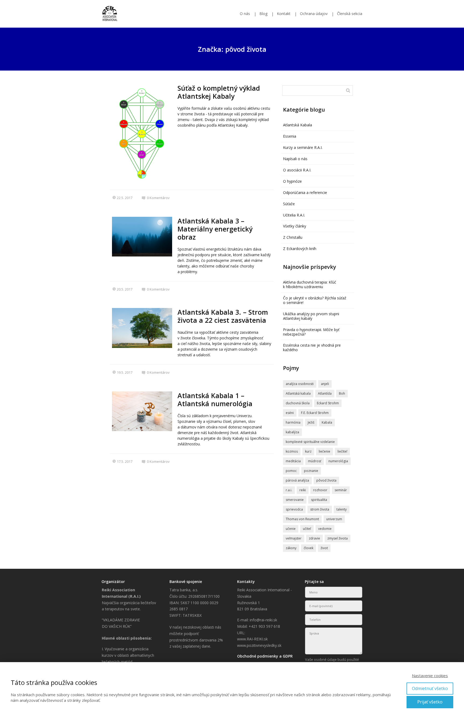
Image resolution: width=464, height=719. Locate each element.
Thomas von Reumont (302, 519)
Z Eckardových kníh (299, 248)
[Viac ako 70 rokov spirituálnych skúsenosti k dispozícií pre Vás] (110, 13)
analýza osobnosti (300, 383)
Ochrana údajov (314, 13)
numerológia (338, 461)
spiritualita (319, 499)
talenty (341, 509)
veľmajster (294, 538)
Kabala (327, 422)
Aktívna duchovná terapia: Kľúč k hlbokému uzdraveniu (309, 284)
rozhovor (320, 490)
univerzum (334, 519)
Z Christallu (292, 237)
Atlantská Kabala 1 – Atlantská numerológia (214, 399)
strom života (319, 509)
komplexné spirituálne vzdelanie (310, 441)
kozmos (292, 451)
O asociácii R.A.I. (297, 170)
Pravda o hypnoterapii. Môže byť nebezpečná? (311, 332)
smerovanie (295, 499)
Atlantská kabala (298, 393)
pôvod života (326, 480)
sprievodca (294, 509)
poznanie (311, 470)
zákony (291, 548)
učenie (291, 528)
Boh (342, 393)
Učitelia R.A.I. (294, 215)
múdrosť (314, 461)
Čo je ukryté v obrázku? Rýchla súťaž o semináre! (314, 300)
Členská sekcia (349, 13)
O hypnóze (292, 181)
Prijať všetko (430, 702)
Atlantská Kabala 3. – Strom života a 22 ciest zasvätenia (222, 316)
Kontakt (284, 13)
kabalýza (292, 432)
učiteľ (307, 528)
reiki (302, 490)
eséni (290, 412)
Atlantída (325, 393)
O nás (245, 13)
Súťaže (289, 203)
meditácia (293, 461)
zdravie (314, 538)
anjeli (325, 383)
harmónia (293, 422)
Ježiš (311, 422)
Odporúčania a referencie (305, 192)
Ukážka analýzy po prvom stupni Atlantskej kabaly (311, 316)
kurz (308, 451)
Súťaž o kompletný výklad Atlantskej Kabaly (218, 92)
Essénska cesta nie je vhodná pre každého (312, 347)
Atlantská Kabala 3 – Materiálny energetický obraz (214, 228)
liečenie (324, 451)
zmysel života (337, 538)
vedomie (325, 528)
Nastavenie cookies (430, 675)
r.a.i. (289, 490)
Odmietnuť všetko (430, 688)
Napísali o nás (295, 158)
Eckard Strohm (328, 403)
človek (308, 548)
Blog (263, 13)
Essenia (289, 136)
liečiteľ (342, 451)
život (324, 548)
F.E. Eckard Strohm (315, 412)
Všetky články (294, 226)
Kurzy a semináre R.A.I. (302, 147)
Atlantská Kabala (297, 124)
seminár (341, 490)
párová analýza (297, 480)
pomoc (291, 470)
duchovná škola (298, 403)
